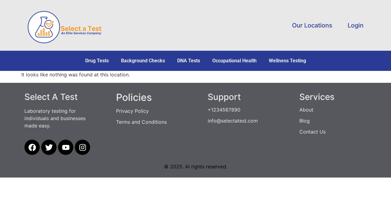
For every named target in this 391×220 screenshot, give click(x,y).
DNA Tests (188, 61)
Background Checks (143, 61)
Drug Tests (97, 61)
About (306, 110)
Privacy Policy (132, 111)
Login (356, 25)
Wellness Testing (287, 61)
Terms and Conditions (141, 122)
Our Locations (312, 25)
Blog (304, 121)
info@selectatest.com (233, 121)
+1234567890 (224, 110)
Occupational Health (234, 61)
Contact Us (312, 132)
